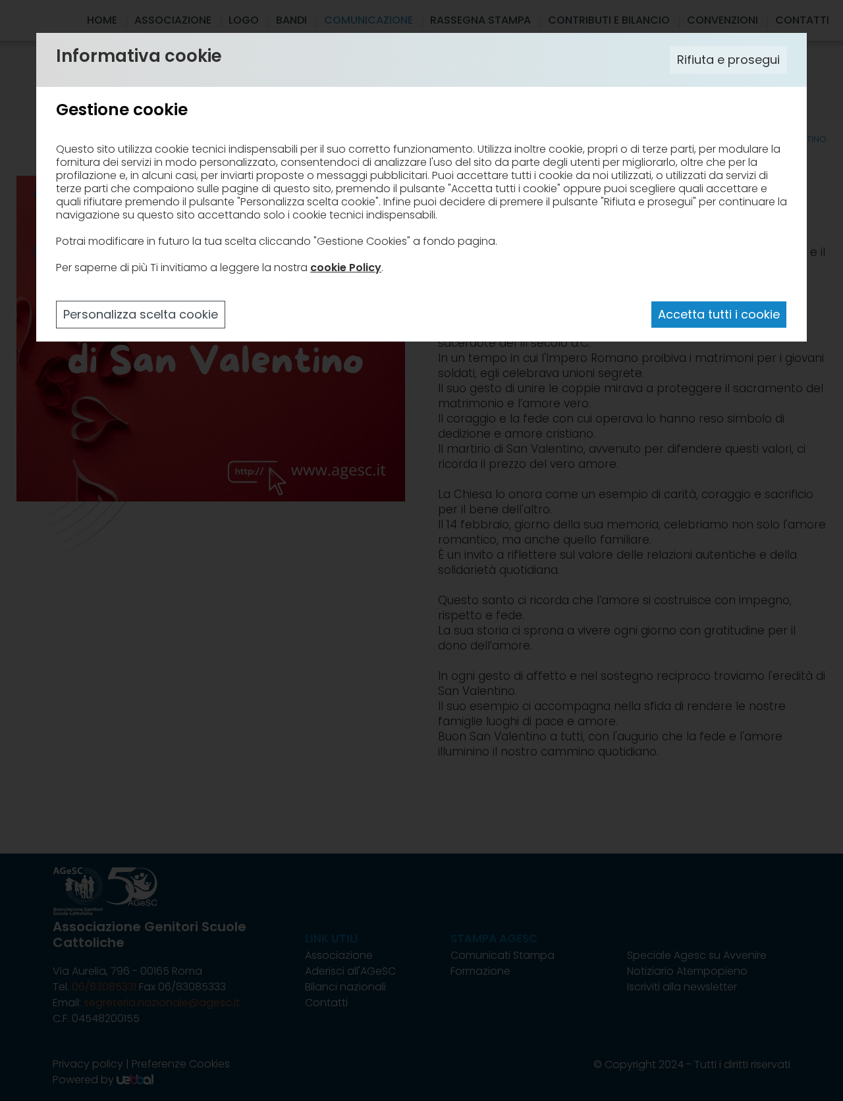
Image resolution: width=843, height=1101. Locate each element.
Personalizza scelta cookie (140, 314)
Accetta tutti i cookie (719, 314)
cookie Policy (345, 267)
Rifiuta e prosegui (728, 59)
